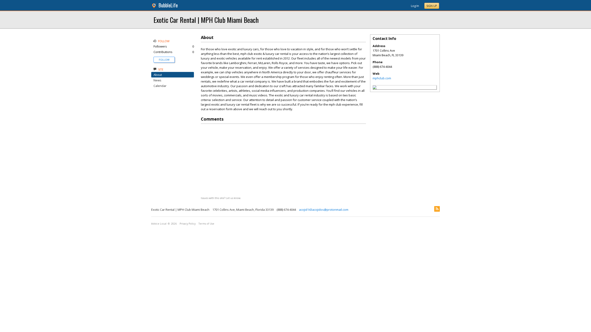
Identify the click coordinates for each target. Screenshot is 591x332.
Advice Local (158, 223)
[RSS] (437, 209)
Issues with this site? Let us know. (221, 198)
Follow (164, 59)
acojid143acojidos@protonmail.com (323, 210)
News (157, 80)
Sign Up (431, 6)
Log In (415, 6)
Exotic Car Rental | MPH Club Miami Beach (206, 20)
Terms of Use (206, 223)
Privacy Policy (188, 223)
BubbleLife (168, 5)
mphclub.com (382, 78)
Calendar (160, 86)
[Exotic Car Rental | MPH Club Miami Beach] (375, 88)
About (158, 75)
